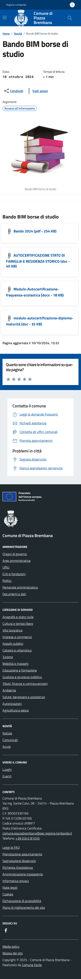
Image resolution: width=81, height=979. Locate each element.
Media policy (11, 946)
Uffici (5, 567)
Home (6, 33)
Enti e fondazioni (14, 573)
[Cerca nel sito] (70, 18)
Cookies (7, 894)
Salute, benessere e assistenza (23, 696)
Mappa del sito (12, 953)
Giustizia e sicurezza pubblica (22, 676)
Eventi (6, 776)
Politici (6, 580)
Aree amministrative (16, 560)
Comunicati (10, 739)
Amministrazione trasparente (22, 874)
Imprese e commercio (17, 636)
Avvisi (6, 746)
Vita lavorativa (12, 630)
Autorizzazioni (12, 703)
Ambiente (9, 690)
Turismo (7, 656)
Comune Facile (32, 964)
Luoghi (7, 769)
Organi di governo (14, 553)
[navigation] (4, 17)
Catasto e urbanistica (17, 650)
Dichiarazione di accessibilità (21, 900)
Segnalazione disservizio (19, 860)
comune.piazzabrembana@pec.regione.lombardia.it (37, 833)
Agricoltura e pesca (15, 710)
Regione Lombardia (16, 5)
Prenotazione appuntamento (22, 854)
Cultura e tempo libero (17, 623)
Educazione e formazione (19, 670)
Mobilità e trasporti (15, 663)
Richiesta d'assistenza (17, 867)
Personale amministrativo (20, 587)
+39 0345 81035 (28, 838)
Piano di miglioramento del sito (23, 907)
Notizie (7, 733)
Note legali (9, 887)
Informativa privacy (15, 880)
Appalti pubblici (12, 643)
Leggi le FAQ (11, 847)
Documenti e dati (14, 593)
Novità (18, 33)
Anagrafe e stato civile (17, 616)
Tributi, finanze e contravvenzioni (25, 683)
